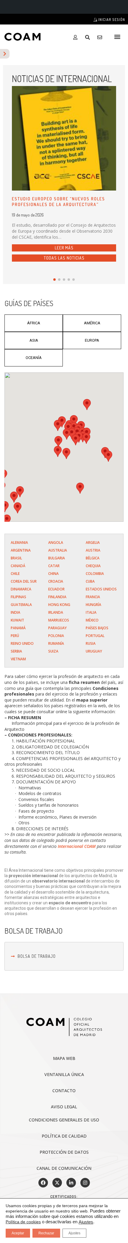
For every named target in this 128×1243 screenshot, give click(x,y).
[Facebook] (43, 1182)
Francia (93, 596)
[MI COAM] (76, 37)
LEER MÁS (64, 247)
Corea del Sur (24, 581)
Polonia (56, 635)
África (33, 323)
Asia (33, 340)
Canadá (18, 565)
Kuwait (17, 620)
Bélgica (92, 558)
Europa (92, 340)
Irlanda (55, 612)
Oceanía (34, 357)
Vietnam (18, 659)
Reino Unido (22, 643)
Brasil (16, 558)
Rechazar (46, 1233)
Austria (93, 550)
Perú (15, 635)
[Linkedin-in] (71, 1182)
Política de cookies (23, 1221)
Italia (91, 612)
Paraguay (57, 627)
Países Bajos (97, 627)
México (92, 620)
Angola (55, 542)
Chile (15, 573)
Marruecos (58, 620)
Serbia (16, 651)
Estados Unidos (101, 589)
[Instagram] (85, 1182)
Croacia (55, 581)
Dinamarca (21, 589)
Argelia (93, 542)
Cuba (90, 581)
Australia (57, 550)
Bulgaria (56, 558)
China (53, 573)
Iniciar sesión (111, 19)
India (15, 612)
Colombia (95, 573)
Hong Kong (59, 604)
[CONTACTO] (101, 37)
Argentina (21, 550)
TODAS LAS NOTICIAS (64, 257)
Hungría (93, 604)
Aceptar (18, 1233)
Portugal (95, 635)
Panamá (18, 627)
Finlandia (57, 596)
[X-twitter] (57, 1182)
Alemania (19, 542)
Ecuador (56, 589)
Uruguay (94, 651)
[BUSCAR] (89, 37)
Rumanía (56, 643)
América (92, 323)
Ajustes (86, 1222)
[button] (117, 37)
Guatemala (21, 604)
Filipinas (18, 596)
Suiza (53, 651)
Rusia (91, 643)
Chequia (93, 565)
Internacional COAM (77, 846)
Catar (54, 565)
